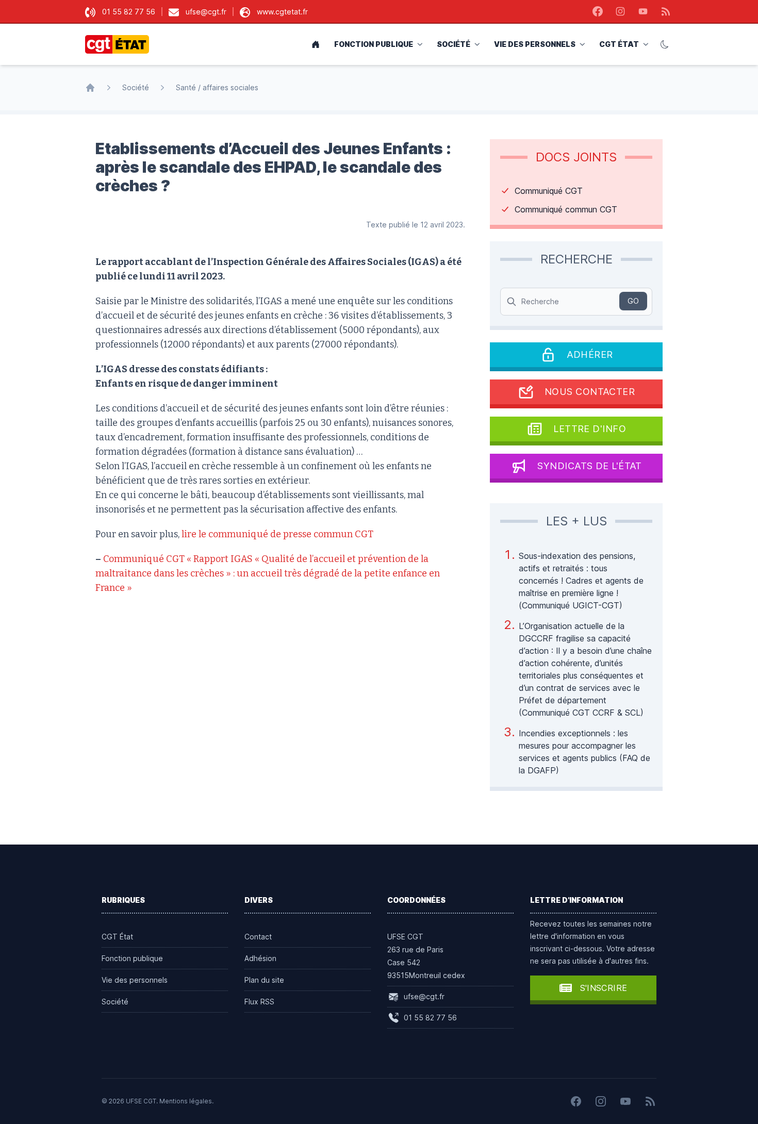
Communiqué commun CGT (566, 209)
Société (453, 44)
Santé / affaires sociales (217, 87)
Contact (258, 936)
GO (633, 300)
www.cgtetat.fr (282, 11)
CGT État (619, 44)
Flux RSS (259, 1001)
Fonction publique (373, 44)
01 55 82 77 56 (128, 11)
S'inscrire (604, 988)
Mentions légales (185, 1101)
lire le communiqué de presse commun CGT (277, 534)
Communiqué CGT (549, 191)
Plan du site (264, 980)
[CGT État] (120, 44)
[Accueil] (90, 87)
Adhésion (260, 958)
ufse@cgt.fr (206, 11)
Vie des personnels (534, 44)
